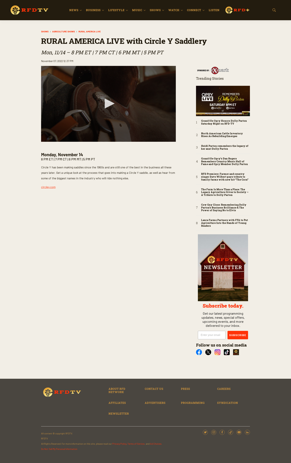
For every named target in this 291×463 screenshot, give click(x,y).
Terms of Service (135, 443)
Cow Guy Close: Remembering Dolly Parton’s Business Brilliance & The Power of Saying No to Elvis (223, 207)
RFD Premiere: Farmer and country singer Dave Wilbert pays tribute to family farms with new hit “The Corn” (224, 177)
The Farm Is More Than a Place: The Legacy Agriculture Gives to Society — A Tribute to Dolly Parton (225, 192)
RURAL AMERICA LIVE (89, 31)
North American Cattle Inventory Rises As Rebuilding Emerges (222, 135)
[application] (108, 104)
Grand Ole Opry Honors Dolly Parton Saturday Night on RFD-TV (224, 122)
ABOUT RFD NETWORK (116, 390)
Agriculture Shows (63, 31)
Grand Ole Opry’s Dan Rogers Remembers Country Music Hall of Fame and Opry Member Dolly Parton (224, 161)
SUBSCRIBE (237, 335)
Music (137, 10)
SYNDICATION (227, 402)
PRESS (185, 388)
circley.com (48, 187)
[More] (81, 10)
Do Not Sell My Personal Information (59, 448)
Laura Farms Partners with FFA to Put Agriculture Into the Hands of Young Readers (224, 223)
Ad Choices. (156, 443)
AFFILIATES (117, 402)
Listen (214, 10)
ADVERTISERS (155, 402)
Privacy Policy (119, 443)
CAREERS (224, 388)
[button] (108, 103)
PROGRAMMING (193, 402)
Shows (155, 10)
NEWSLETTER (118, 413)
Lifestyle (116, 10)
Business (93, 10)
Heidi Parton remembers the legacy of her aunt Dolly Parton (224, 147)
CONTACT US (154, 388)
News (73, 10)
